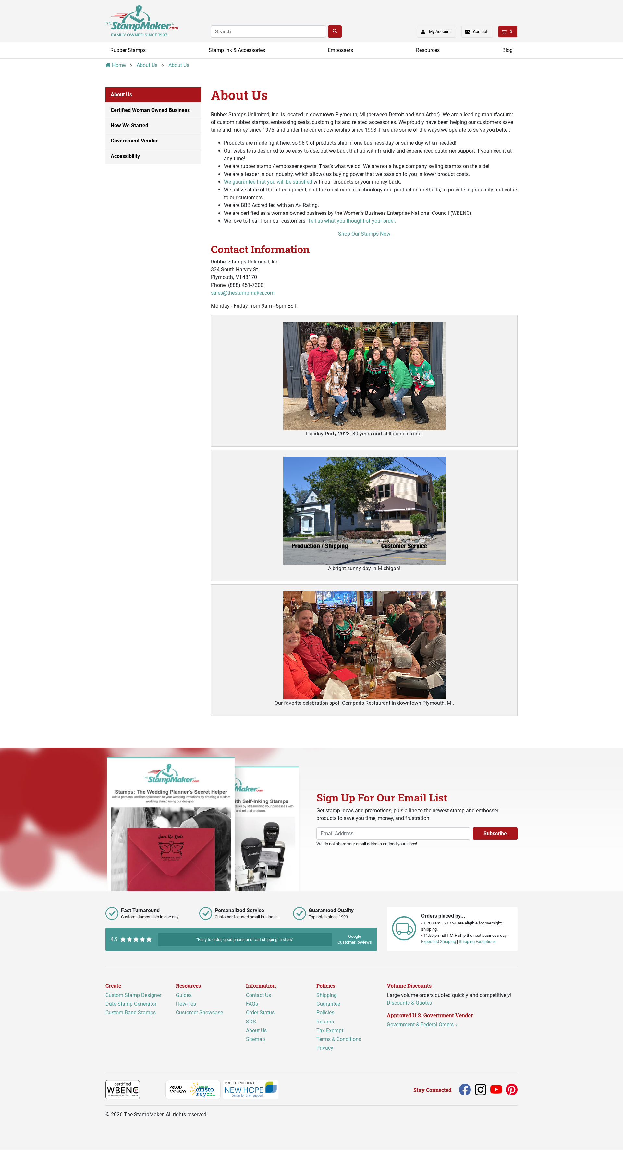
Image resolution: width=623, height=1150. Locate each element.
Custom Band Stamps (130, 1013)
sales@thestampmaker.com (243, 293)
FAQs (252, 1004)
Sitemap (255, 1039)
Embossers (340, 50)
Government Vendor (134, 141)
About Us (121, 95)
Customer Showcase (199, 1013)
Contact (480, 31)
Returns (325, 1022)
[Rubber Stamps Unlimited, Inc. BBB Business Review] (154, 1089)
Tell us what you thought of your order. (352, 221)
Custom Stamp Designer (133, 995)
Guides (184, 995)
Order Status (260, 1013)
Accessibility (125, 156)
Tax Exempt (329, 1030)
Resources (428, 50)
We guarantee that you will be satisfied (268, 182)
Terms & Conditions (338, 1039)
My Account (440, 31)
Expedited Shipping (438, 941)
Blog (507, 50)
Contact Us (258, 995)
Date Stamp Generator (130, 1004)
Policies (325, 1013)
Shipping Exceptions (477, 941)
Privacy (324, 1048)
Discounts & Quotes (409, 1003)
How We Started (129, 125)
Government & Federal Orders (421, 1025)
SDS (251, 1022)
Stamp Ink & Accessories (237, 50)
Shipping (326, 995)
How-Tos (186, 1004)
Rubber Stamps (128, 50)
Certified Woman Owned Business (150, 110)
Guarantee (328, 1004)
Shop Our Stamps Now (364, 234)
